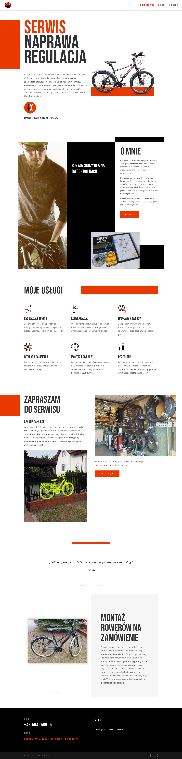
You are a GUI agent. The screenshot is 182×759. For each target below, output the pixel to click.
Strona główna (145, 5)
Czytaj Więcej (107, 474)
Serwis (161, 5)
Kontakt (173, 5)
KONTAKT (129, 214)
